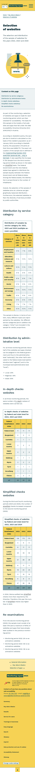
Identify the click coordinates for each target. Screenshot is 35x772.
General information (18, 662)
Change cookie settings (11, 763)
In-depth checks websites (10, 101)
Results (6, 711)
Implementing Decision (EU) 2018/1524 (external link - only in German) (15, 155)
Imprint (6, 742)
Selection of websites (10, 17)
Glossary (6, 737)
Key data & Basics (14, 15)
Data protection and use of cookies (15, 747)
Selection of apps (16, 668)
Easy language (8, 727)
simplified (8, 165)
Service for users (9, 716)
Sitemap (6, 757)
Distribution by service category (12, 96)
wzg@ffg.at (26, 693)
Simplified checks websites (10, 103)
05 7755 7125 (13, 693)
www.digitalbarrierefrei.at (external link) (17, 695)
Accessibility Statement (11, 752)
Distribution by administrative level (13, 98)
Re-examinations (7, 106)
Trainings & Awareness (11, 721)
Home (5, 15)
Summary (7, 701)
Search (6, 732)
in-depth (18, 401)
